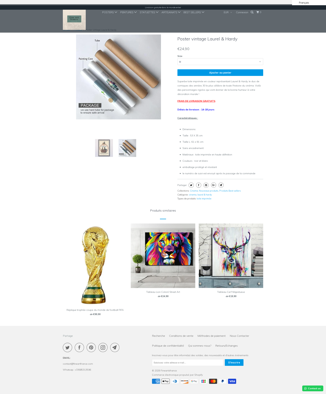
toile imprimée (204, 198)
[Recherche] (252, 12)
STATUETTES (148, 12)
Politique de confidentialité (168, 345)
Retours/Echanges (226, 345)
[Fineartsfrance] (80, 18)
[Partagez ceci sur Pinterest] (206, 185)
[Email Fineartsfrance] (115, 347)
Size (179, 56)
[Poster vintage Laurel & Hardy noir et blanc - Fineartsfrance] (118, 77)
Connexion (242, 12)
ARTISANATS (169, 12)
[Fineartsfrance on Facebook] (80, 347)
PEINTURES (127, 12)
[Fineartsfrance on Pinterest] (92, 347)
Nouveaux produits (208, 190)
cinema (192, 194)
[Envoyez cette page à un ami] (221, 185)
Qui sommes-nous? (199, 345)
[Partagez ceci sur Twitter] (191, 185)
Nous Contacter (239, 335)
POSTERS (108, 12)
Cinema (194, 190)
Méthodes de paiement (211, 335)
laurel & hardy (204, 194)
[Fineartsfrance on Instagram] (104, 347)
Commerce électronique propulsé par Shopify (177, 374)
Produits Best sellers (230, 190)
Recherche (158, 335)
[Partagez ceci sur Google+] (213, 185)
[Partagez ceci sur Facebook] (198, 185)
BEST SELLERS (193, 12)
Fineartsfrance (169, 370)
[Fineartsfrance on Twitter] (68, 347)
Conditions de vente (181, 335)
